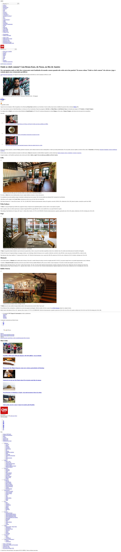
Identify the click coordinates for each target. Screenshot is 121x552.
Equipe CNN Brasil (7, 35)
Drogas (7, 532)
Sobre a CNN (6, 37)
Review (4, 25)
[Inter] (4, 419)
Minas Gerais (8, 477)
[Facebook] (3, 422)
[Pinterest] (3, 427)
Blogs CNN (5, 31)
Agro (4, 9)
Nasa (7, 535)
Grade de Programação (7, 435)
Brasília (7, 478)
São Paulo (8, 475)
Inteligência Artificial (7, 15)
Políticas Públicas (9, 467)
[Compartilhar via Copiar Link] (5, 99)
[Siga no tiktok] (3, 324)
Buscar (4, 3)
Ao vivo (4, 52)
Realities (7, 508)
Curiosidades (8, 538)
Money (4, 54)
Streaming (8, 509)
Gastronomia (8, 541)
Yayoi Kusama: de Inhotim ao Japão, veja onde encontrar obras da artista (22, 392)
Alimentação (8, 527)
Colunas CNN (6, 32)
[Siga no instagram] (3, 322)
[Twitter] (3, 421)
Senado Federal (9, 464)
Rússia (7, 499)
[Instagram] (3, 424)
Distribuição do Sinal (7, 42)
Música (7, 507)
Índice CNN (8, 461)
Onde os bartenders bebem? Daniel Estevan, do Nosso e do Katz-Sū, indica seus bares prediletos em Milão (27, 124)
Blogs (4, 436)
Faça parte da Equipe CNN (8, 43)
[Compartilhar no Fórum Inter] (1, 103)
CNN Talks (5, 28)
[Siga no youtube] (3, 323)
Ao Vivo (7, 444)
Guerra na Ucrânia (9, 491)
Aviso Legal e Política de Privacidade (10, 544)
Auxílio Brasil (8, 474)
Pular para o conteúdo (7, 51)
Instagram (5, 314)
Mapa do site (5, 439)
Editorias (6, 443)
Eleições (4, 6)
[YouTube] (3, 423)
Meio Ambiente (9, 472)
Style (4, 18)
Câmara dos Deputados (10, 463)
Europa (7, 494)
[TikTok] (3, 428)
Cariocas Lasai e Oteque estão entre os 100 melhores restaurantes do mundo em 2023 (22, 134)
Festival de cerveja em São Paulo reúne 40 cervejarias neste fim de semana (22, 380)
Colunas (4, 437)
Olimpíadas (8, 518)
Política (4, 5)
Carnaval (7, 503)
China (7, 500)
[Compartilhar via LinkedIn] (3, 99)
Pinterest (4, 316)
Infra (4, 10)
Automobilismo (9, 522)
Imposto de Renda (9, 485)
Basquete (7, 519)
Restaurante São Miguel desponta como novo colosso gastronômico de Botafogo (23, 368)
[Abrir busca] (18, 3)
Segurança (8, 470)
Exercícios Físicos (9, 528)
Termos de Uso (6, 39)
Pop (4, 17)
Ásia (6, 495)
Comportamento (6, 19)
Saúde (4, 20)
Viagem (7, 540)
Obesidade (8, 533)
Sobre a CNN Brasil (7, 543)
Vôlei (7, 520)
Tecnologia (5, 23)
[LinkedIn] (3, 426)
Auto (4, 26)
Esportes (4, 12)
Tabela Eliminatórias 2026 (11, 516)
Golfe (7, 523)
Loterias (7, 487)
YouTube (5, 318)
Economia (5, 13)
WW (4, 56)
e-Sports (7, 524)
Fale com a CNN (6, 40)
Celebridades (8, 504)
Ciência (4, 21)
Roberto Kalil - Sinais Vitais (11, 526)
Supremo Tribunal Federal (11, 465)
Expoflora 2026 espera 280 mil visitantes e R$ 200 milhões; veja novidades (22, 355)
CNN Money (5, 14)
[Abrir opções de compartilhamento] (3, 100)
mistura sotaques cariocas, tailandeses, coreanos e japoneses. (69, 152)
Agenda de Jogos (9, 512)
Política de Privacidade (7, 38)
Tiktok (4, 315)
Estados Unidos (9, 493)
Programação (5, 34)
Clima (7, 471)
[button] (60, 86)
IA (3, 59)
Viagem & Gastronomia (7, 24)
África (7, 496)
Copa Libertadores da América (12, 517)
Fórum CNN (5, 29)
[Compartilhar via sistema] (1, 102)
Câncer (7, 531)
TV (6, 510)
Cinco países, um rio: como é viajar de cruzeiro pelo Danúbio (18, 404)
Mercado (7, 480)
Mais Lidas (4, 340)
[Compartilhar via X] (2, 99)
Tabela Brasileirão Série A (11, 514)
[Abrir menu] (2, 1)
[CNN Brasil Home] (7, 48)
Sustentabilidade (9, 488)
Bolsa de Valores (9, 484)
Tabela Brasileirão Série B (11, 515)
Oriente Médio (8, 498)
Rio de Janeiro (8, 476)
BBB (7, 502)
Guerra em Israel (9, 492)
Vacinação (8, 530)
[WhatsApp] (3, 429)
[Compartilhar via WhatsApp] (4, 99)
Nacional (5, 8)
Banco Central (8, 483)
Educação (5, 27)
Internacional (5, 7)
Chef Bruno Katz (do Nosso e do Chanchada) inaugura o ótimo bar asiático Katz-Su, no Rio (24, 145)
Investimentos (8, 482)
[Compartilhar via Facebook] (1, 99)
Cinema (7, 506)
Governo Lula (8, 462)
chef (55, 308)
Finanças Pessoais (9, 486)
